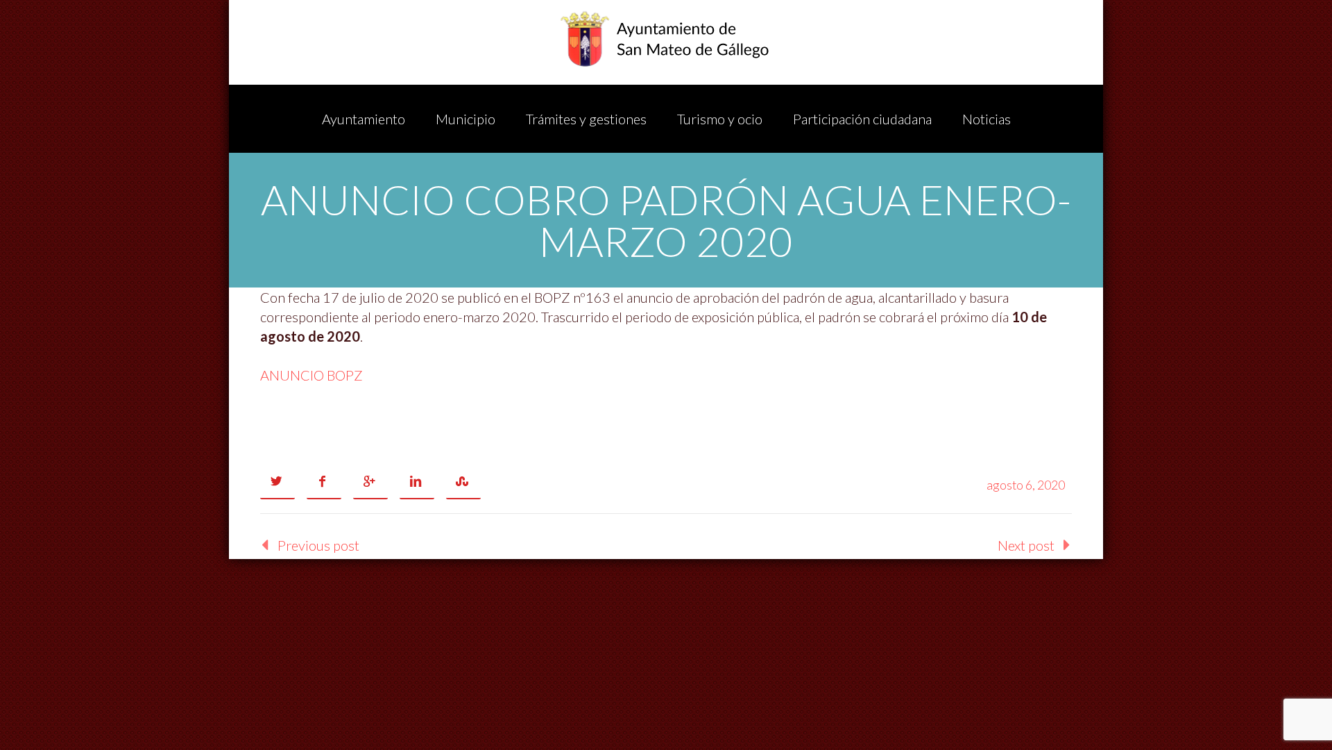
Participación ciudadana (862, 118)
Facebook (324, 482)
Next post (1026, 545)
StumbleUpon (463, 482)
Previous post (318, 545)
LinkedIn (417, 482)
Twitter (277, 482)
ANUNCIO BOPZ (311, 375)
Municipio (465, 118)
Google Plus (370, 482)
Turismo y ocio (719, 118)
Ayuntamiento (363, 118)
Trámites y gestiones (586, 118)
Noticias (986, 118)
